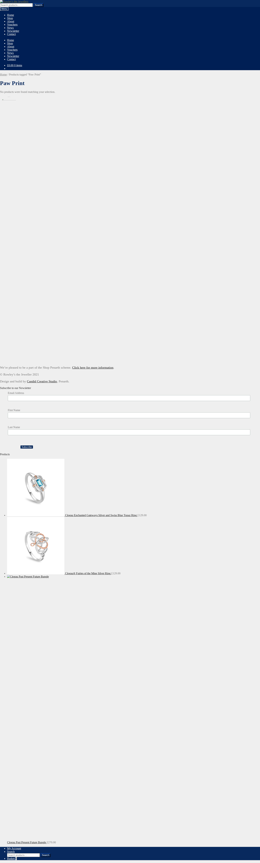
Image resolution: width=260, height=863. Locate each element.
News (10, 27)
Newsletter (13, 30)
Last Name (14, 427)
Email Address (16, 392)
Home (10, 14)
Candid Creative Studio (42, 381)
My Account (14, 848)
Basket (12, 858)
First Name (14, 410)
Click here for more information (92, 367)
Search (38, 5)
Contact (11, 34)
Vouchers (12, 24)
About (10, 21)
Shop (10, 18)
